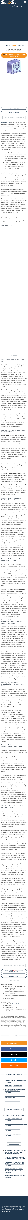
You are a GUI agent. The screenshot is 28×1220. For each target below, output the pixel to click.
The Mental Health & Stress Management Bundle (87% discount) (14, 1170)
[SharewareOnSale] (8, 2)
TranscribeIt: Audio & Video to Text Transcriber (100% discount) (15, 1091)
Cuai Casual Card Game (12, 1101)
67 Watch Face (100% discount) (14, 1115)
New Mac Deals (14, 1144)
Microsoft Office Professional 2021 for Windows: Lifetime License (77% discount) (15, 1152)
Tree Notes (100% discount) (14, 1086)
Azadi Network (6, 1211)
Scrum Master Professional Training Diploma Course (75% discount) (14, 1164)
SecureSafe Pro (5, 122)
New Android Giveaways (14, 1109)
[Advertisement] (14, 24)
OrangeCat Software (17, 1003)
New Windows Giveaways (14, 1074)
